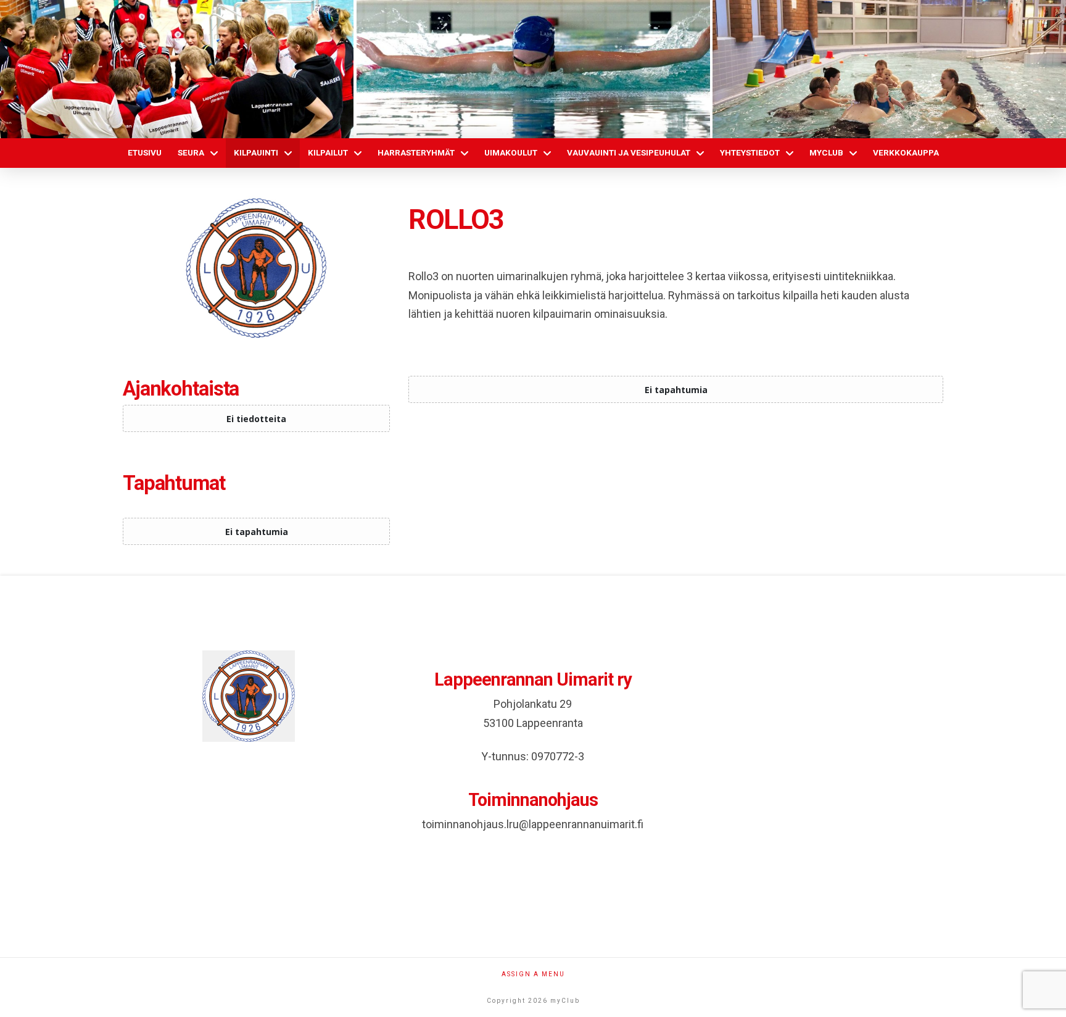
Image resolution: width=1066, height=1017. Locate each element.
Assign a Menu (533, 974)
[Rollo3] (256, 268)
